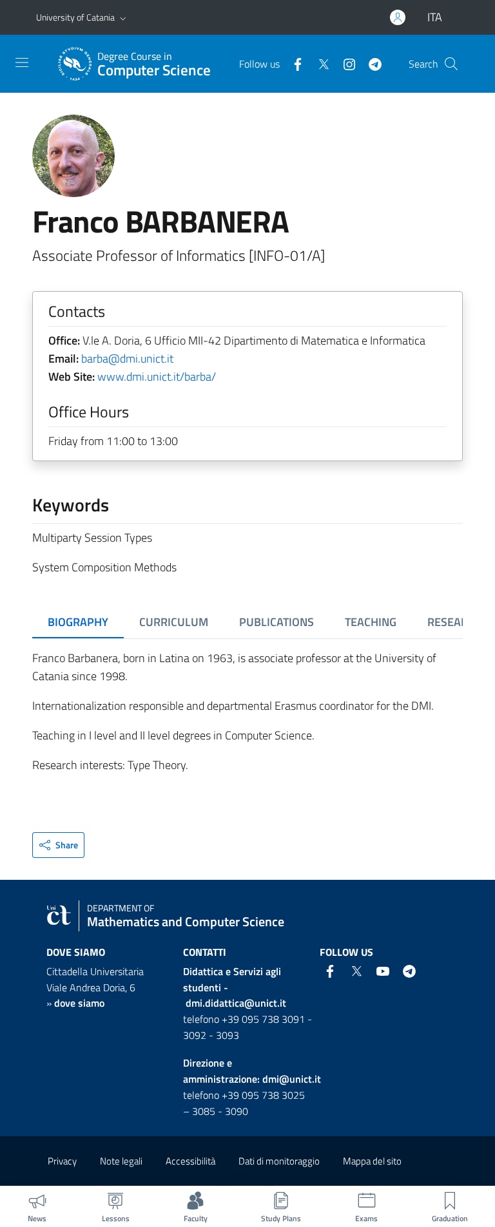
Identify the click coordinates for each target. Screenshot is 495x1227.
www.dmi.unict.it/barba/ (156, 376)
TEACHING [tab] (370, 622)
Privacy (62, 1161)
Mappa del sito (372, 1161)
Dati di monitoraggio (279, 1161)
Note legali (121, 1161)
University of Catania (75, 17)
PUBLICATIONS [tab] (276, 622)
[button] (123, 17)
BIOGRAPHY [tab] (78, 622)
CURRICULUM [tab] (173, 622)
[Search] (451, 63)
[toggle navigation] (22, 62)
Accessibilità (190, 1161)
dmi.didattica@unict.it (236, 1003)
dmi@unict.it (291, 1079)
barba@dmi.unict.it (127, 358)
